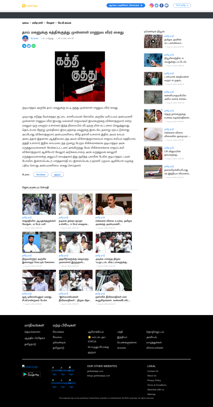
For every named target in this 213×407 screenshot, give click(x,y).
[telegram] (24, 47)
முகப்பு (25, 23)
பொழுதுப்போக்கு (98, 347)
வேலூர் (50, 23)
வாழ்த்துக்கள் (154, 342)
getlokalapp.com (95, 371)
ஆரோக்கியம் (96, 332)
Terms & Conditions (157, 385)
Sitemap (151, 394)
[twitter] (29, 47)
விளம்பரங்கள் (154, 348)
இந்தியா (122, 337)
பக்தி (120, 332)
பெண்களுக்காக (127, 342)
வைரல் (121, 348)
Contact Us (152, 371)
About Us (151, 375)
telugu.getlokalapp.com (98, 375)
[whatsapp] (33, 47)
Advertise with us (155, 389)
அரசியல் (151, 337)
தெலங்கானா (32, 332)
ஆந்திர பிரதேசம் (34, 338)
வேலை (57, 337)
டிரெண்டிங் (59, 342)
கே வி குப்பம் (64, 23)
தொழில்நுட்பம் (155, 332)
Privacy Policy (154, 380)
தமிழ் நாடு (28, 15)
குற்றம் (92, 352)
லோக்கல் (58, 332)
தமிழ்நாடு (30, 344)
